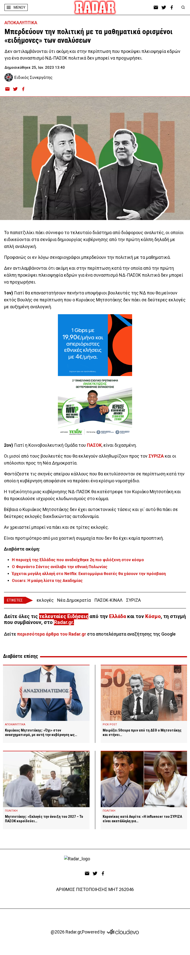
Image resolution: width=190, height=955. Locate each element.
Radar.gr (63, 622)
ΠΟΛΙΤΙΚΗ (11, 810)
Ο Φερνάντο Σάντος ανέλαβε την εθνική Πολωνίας (59, 566)
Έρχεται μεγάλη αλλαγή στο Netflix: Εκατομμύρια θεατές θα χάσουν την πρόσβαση (89, 573)
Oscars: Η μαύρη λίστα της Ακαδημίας (47, 580)
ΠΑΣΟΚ (94, 445)
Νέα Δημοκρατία (74, 600)
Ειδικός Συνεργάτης (33, 77)
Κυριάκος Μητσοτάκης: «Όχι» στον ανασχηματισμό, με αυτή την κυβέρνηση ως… (41, 732)
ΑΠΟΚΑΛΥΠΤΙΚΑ (20, 22)
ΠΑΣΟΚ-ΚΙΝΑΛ (108, 600)
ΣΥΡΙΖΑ (156, 456)
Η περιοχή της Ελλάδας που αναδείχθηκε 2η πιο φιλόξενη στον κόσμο (78, 559)
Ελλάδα (117, 616)
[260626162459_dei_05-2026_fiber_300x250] (95, 345)
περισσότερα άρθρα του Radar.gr (51, 634)
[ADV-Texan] (95, 407)
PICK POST (110, 724)
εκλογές (45, 600)
